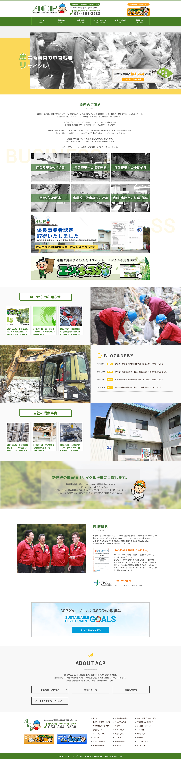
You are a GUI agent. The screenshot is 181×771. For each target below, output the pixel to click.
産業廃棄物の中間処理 (101, 726)
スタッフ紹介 (119, 730)
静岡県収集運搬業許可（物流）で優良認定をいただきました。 (139, 387)
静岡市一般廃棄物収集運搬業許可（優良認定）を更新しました (139, 379)
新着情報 (140, 737)
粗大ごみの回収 (120, 722)
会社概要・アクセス (144, 726)
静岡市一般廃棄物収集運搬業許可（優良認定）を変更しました (139, 364)
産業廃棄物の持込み (122, 718)
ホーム (95, 718)
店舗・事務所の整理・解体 (146, 718)
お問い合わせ (119, 734)
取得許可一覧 (97, 730)
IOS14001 (140, 730)
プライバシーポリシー (101, 734)
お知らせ (96, 737)
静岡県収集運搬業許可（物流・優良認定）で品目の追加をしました (141, 371)
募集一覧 (118, 745)
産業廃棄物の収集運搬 (145, 722)
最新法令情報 (119, 741)
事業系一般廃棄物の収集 (101, 722)
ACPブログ (141, 734)
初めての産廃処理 (99, 741)
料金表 (117, 726)
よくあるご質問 (142, 741)
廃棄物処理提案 (98, 745)
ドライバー (141, 745)
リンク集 (118, 737)
